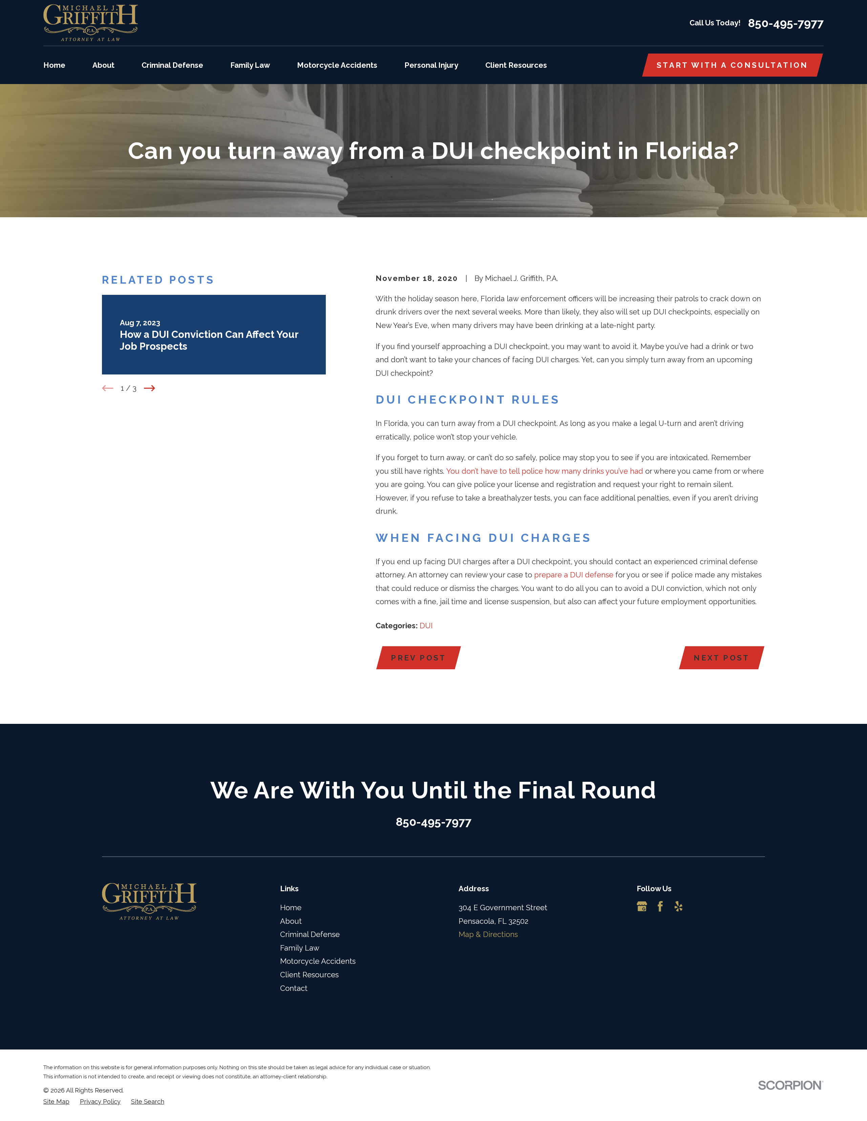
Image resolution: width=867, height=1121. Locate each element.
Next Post (722, 657)
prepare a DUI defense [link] (573, 574)
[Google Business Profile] (642, 906)
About (291, 921)
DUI (426, 625)
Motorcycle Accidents (318, 961)
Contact (294, 988)
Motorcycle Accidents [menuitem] (337, 65)
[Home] (90, 22)
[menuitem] (56, 1101)
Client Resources (309, 974)
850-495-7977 (786, 23)
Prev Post (418, 657)
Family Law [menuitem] (250, 65)
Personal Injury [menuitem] (431, 65)
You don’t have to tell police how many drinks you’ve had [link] (544, 471)
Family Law (299, 947)
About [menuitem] (103, 65)
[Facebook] (660, 906)
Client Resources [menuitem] (516, 65)
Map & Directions (488, 934)
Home (290, 907)
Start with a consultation (732, 65)
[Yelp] (678, 906)
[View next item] (149, 388)
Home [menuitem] (54, 65)
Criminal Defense (310, 934)
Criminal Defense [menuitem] (172, 65)
